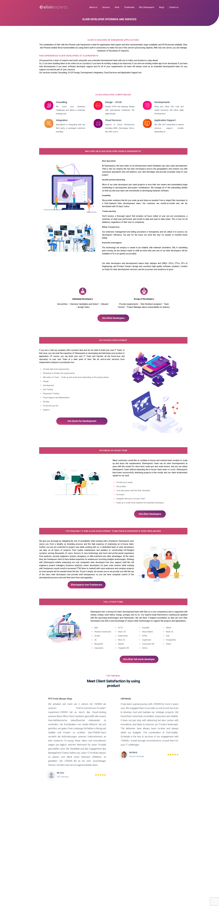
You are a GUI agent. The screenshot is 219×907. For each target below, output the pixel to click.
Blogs (161, 7)
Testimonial (129, 7)
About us (93, 7)
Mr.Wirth (133, 752)
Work (117, 7)
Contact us (173, 7)
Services (106, 7)
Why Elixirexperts (146, 7)
